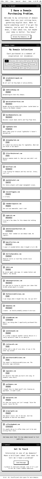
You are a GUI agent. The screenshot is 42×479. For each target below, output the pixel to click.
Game (30, 1)
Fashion (28, 61)
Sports (22, 67)
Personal (32, 64)
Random (15, 67)
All (7, 61)
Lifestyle (10, 64)
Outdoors (18, 64)
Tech (27, 67)
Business (13, 61)
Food (35, 61)
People (25, 64)
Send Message (21, 462)
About (24, 1)
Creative (21, 61)
